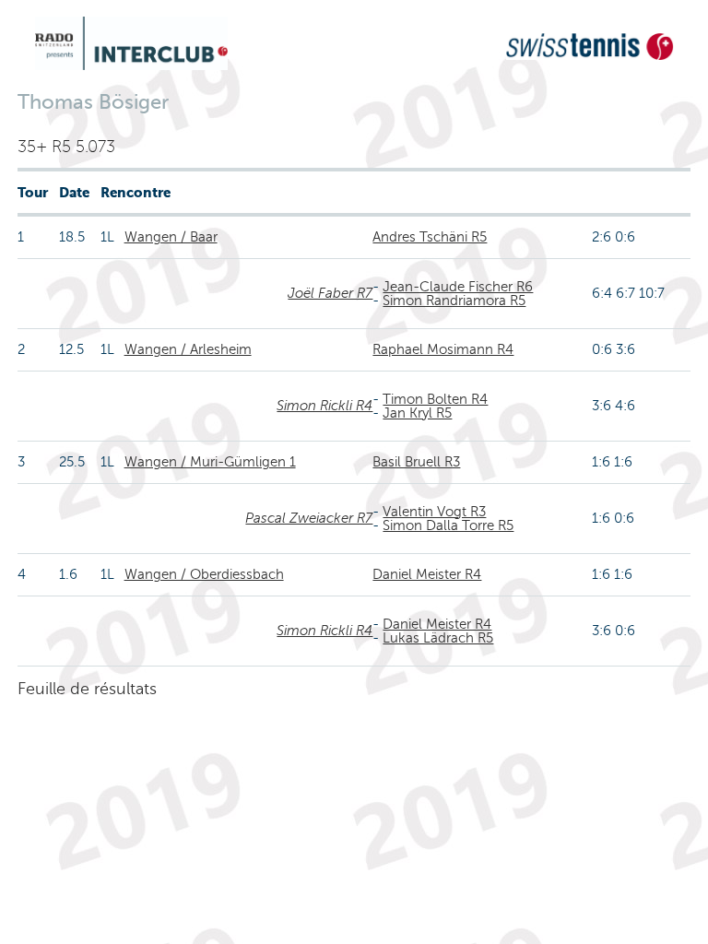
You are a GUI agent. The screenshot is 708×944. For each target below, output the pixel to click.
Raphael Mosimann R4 (442, 349)
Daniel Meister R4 (426, 574)
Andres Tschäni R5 (429, 237)
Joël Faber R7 (330, 293)
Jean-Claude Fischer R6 (458, 286)
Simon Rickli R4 (324, 405)
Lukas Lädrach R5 (438, 638)
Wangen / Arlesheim (188, 349)
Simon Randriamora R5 (454, 300)
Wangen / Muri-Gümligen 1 (210, 461)
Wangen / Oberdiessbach (204, 574)
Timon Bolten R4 (435, 399)
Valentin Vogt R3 (434, 511)
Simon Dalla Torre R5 (448, 525)
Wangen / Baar (171, 237)
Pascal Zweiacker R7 (308, 518)
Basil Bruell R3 (416, 461)
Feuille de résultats (87, 688)
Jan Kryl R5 (417, 413)
